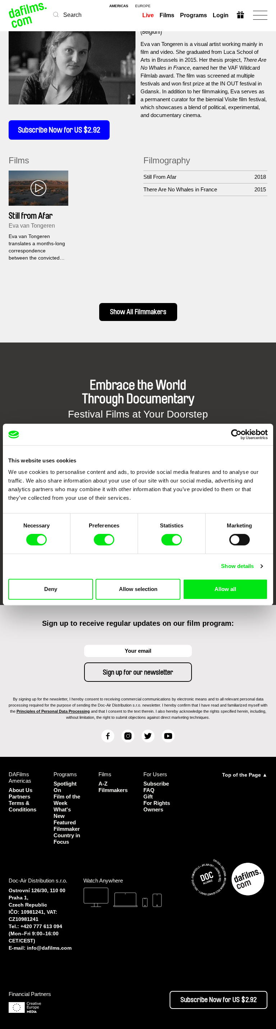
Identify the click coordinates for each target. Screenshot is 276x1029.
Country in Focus (67, 838)
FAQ (149, 790)
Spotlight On (65, 787)
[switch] (104, 539)
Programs (193, 15)
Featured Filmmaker (67, 825)
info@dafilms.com (49, 948)
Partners (19, 796)
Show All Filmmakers (138, 312)
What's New (62, 812)
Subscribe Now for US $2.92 (59, 130)
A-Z (102, 784)
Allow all (225, 589)
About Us (20, 790)
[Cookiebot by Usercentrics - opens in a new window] (236, 434)
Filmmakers (113, 790)
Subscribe (156, 784)
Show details (237, 566)
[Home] (28, 15)
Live (148, 15)
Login (221, 15)
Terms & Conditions (22, 806)
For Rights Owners (156, 806)
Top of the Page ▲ (244, 775)
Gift (148, 796)
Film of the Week (67, 799)
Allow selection (138, 589)
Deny (50, 589)
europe (143, 6)
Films (167, 15)
